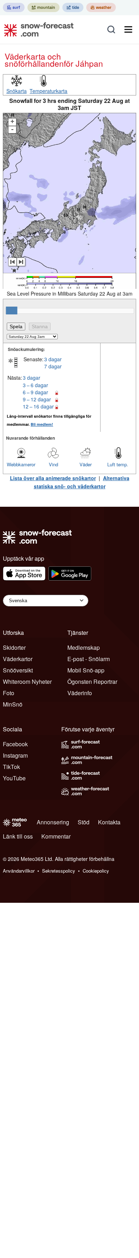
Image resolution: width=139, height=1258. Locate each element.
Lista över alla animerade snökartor (53, 478)
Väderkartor (17, 659)
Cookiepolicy (96, 870)
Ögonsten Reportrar (92, 681)
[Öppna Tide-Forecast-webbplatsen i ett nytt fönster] (72, 7)
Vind (53, 464)
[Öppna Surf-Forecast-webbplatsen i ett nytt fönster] (14, 7)
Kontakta (109, 822)
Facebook (15, 744)
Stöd (83, 822)
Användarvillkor (19, 870)
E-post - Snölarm (88, 659)
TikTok (11, 767)
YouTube (14, 778)
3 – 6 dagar (35, 385)
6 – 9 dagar (35, 392)
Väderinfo (79, 693)
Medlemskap (83, 647)
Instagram (15, 755)
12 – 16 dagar (38, 406)
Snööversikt (18, 670)
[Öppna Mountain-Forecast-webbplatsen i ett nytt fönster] (43, 7)
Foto (8, 693)
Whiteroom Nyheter (27, 681)
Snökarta (16, 90)
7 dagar (53, 366)
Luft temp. (117, 464)
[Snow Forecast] (36, 29)
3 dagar (53, 359)
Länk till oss (18, 836)
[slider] (11, 310)
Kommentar (56, 836)
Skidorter (14, 647)
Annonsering (53, 822)
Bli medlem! (42, 424)
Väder (85, 464)
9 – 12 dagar (37, 399)
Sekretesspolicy (58, 870)
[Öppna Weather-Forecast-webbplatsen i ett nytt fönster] (101, 7)
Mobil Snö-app (85, 670)
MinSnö (12, 704)
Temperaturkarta (48, 90)
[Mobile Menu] (128, 29)
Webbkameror (21, 464)
